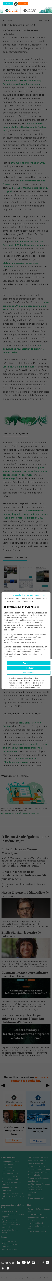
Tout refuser (28, 668)
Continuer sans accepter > (36, 595)
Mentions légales (19, 1278)
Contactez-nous (6, 1278)
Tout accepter (28, 663)
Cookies (46, 1278)
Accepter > (18, 595)
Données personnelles (34, 1278)
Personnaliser (28, 672)
